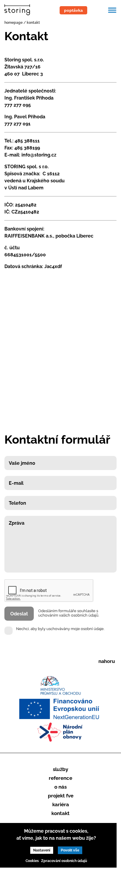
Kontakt (60, 813)
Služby (60, 769)
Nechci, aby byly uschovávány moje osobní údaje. (60, 629)
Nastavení (41, 850)
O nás (60, 787)
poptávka (73, 10)
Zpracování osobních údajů (64, 861)
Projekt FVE (60, 796)
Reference (60, 778)
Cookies (32, 861)
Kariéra (60, 804)
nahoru (106, 661)
